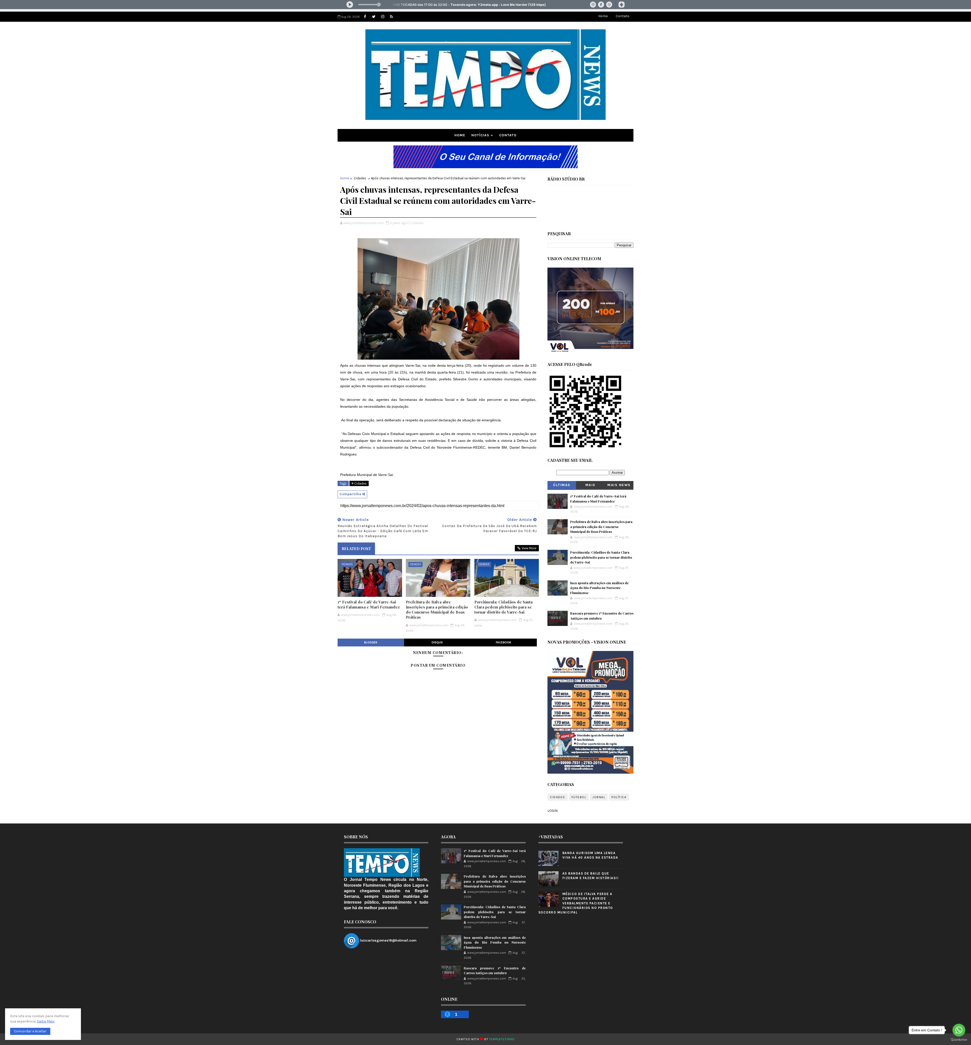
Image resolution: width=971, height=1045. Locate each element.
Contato (622, 16)
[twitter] (374, 16)
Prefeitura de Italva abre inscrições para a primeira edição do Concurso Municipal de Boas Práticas (437, 609)
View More (529, 548)
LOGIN (552, 811)
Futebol (578, 797)
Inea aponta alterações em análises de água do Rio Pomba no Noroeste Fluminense (599, 588)
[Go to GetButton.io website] (959, 1039)
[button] (30, 1031)
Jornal (598, 797)
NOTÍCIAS (480, 135)
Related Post (356, 548)
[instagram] (382, 16)
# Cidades (359, 483)
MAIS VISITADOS (590, 486)
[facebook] (365, 16)
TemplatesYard (502, 1039)
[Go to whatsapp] (959, 1030)
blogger (370, 642)
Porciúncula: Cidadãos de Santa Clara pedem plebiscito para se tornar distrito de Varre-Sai (503, 607)
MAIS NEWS (619, 485)
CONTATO (508, 135)
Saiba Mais (46, 1021)
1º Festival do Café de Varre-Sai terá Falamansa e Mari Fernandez (369, 604)
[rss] (391, 16)
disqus (437, 642)
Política (618, 797)
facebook (503, 642)
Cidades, (417, 223)
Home (603, 16)
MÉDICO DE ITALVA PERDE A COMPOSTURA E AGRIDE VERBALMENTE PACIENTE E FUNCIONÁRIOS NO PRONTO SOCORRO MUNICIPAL (575, 903)
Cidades (360, 178)
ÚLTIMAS (561, 485)
